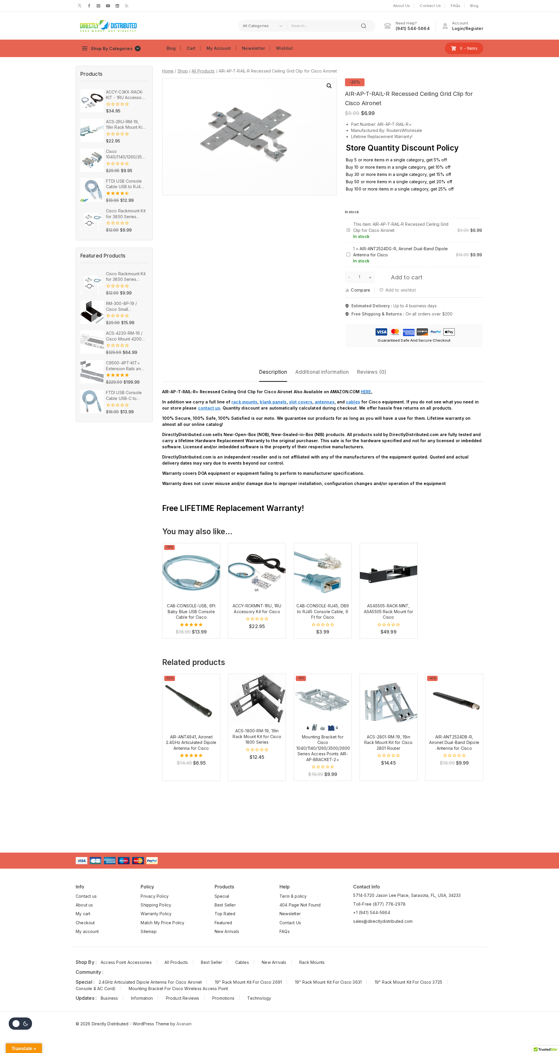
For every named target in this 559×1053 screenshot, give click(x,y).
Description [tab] (273, 372)
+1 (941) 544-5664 (371, 912)
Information (142, 998)
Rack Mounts (312, 962)
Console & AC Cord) (96, 988)
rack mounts (244, 401)
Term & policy (293, 896)
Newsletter (253, 48)
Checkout (85, 922)
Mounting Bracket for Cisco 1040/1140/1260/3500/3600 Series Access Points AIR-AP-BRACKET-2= (323, 748)
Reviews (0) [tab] (371, 372)
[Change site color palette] (20, 1023)
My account (87, 931)
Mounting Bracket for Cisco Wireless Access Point (178, 988)
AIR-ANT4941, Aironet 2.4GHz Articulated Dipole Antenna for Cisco (191, 742)
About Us (401, 5)
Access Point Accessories (126, 962)
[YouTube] (108, 6)
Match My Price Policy (162, 922)
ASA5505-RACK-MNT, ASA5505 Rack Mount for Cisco (388, 611)
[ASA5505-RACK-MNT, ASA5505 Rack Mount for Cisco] (389, 572)
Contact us (86, 896)
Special (222, 896)
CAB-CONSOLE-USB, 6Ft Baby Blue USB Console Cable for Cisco (191, 611)
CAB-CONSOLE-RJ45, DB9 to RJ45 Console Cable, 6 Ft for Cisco (322, 611)
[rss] (127, 6)
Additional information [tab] (322, 372)
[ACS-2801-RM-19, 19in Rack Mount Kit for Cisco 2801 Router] (389, 703)
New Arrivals (227, 931)
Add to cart (406, 277)
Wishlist (284, 48)
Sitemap (148, 931)
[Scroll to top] (545, 1036)
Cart (191, 48)
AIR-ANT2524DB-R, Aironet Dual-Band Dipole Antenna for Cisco (454, 742)
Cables (242, 962)
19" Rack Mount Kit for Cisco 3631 (328, 982)
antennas (325, 401)
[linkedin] (117, 6)
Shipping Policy (156, 904)
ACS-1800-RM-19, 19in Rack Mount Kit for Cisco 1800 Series (257, 736)
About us (84, 904)
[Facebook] (89, 6)
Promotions (223, 998)
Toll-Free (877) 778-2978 (379, 904)
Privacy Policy (155, 896)
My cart (83, 913)
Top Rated (225, 913)
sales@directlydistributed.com (383, 921)
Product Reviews (182, 998)
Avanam (184, 1023)
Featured (223, 922)
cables (353, 401)
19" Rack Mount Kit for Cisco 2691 (248, 982)
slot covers (300, 401)
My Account (218, 48)
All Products (176, 962)
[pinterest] (98, 6)
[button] (329, 86)
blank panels (273, 401)
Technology (259, 998)
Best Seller (225, 904)
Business (109, 998)
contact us (209, 407)
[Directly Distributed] (108, 26)
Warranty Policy (156, 913)
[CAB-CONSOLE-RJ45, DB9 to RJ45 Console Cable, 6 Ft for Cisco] (323, 572)
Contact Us (430, 5)
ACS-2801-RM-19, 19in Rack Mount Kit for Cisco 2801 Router (388, 742)
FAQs (455, 5)
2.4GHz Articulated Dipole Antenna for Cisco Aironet (150, 982)
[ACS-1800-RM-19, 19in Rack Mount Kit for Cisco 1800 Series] (257, 700)
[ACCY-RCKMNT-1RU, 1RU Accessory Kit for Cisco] (257, 572)
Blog (474, 5)
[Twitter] (80, 6)
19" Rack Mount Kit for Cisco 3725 (409, 982)
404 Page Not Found (300, 904)
